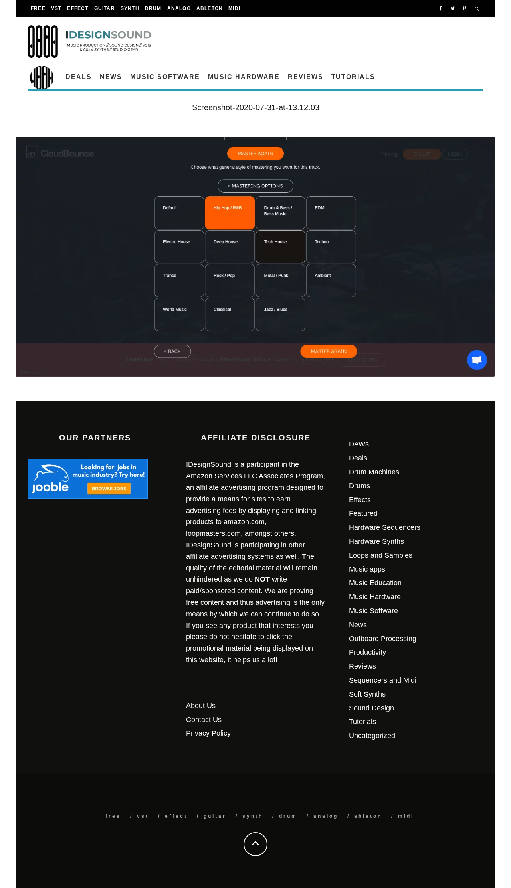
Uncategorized (372, 736)
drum (153, 8)
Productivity (367, 652)
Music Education (375, 583)
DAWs (359, 444)
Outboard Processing (382, 639)
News (111, 76)
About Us (201, 706)
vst (56, 8)
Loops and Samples (380, 555)
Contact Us (204, 720)
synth (130, 8)
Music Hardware (244, 76)
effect (77, 8)
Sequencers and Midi (382, 680)
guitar (104, 8)
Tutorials (353, 76)
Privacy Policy (208, 733)
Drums (359, 486)
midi (234, 8)
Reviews (305, 76)
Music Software (165, 76)
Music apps (367, 569)
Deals (78, 76)
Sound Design (371, 708)
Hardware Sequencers (384, 527)
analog (179, 8)
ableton (209, 8)
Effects (360, 500)
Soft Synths (367, 694)
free (38, 8)
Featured (363, 513)
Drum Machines (374, 472)
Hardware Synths (376, 541)
